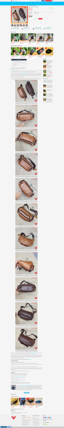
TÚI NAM (27, 2)
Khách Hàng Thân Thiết (36, 425)
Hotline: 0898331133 (48, 0)
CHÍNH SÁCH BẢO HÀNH (36, 422)
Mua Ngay (40, 18)
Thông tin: (14, 65)
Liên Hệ (34, 417)
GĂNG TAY (42, 2)
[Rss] (43, 417)
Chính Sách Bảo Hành (16, 28)
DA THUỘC (29, 4)
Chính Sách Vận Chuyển (38, 28)
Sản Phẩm (15, 5)
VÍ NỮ (19, 2)
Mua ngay (43, 0)
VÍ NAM (12, 2)
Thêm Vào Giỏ (35, 18)
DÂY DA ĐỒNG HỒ (20, 4)
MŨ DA (39, 2)
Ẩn (20, 59)
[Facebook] (45, 417)
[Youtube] (48, 417)
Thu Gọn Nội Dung (26, 392)
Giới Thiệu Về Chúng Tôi (36, 418)
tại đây (29, 359)
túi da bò (12, 70)
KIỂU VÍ (16, 2)
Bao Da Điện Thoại (13, 4)
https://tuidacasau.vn (16, 381)
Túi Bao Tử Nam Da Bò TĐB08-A (16, 61)
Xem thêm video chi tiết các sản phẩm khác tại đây (19, 62)
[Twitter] (47, 417)
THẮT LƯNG (23, 2)
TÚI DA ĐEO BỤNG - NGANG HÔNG (21, 5)
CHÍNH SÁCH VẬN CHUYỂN (36, 423)
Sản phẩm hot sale (38, 0)
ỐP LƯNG (46, 2)
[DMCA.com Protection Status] (45, 424)
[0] (52, 0)
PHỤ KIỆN (25, 4)
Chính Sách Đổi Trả (26, 28)
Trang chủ (12, 5)
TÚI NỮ (31, 2)
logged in (15, 413)
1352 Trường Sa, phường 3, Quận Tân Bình (20, 376)
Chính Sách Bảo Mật (48, 28)
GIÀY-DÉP (35, 2)
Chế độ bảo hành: (15, 64)
